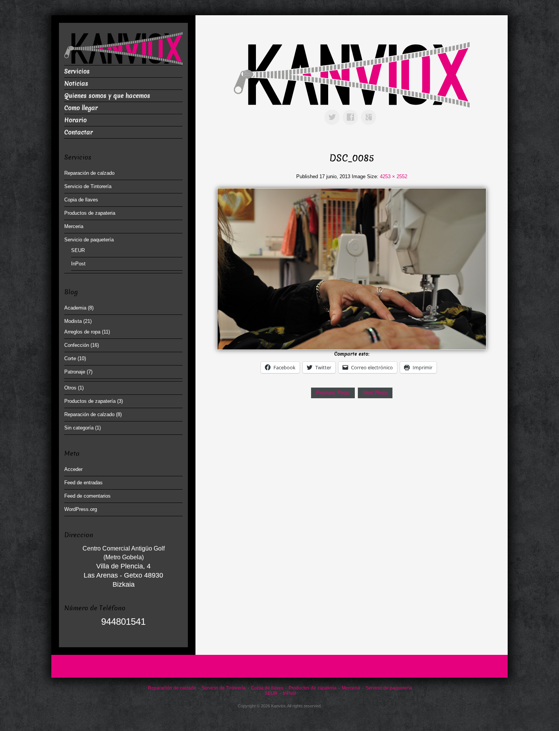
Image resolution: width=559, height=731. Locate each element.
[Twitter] (333, 112)
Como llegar (81, 108)
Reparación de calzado (89, 173)
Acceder (73, 469)
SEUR (78, 250)
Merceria (73, 226)
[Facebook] (352, 112)
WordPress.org (80, 509)
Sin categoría (79, 428)
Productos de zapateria (89, 213)
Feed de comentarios (87, 496)
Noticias (76, 84)
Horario (75, 120)
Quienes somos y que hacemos (107, 96)
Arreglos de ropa (82, 332)
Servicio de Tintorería (87, 186)
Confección (76, 345)
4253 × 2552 (393, 176)
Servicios (77, 71)
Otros (70, 388)
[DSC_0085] (351, 268)
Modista (73, 321)
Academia (75, 308)
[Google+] (370, 112)
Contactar (78, 132)
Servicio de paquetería (89, 240)
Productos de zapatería (90, 401)
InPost (78, 264)
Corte (70, 358)
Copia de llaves (81, 200)
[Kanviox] (352, 74)
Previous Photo (333, 393)
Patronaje (74, 372)
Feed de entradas (83, 482)
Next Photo (375, 393)
